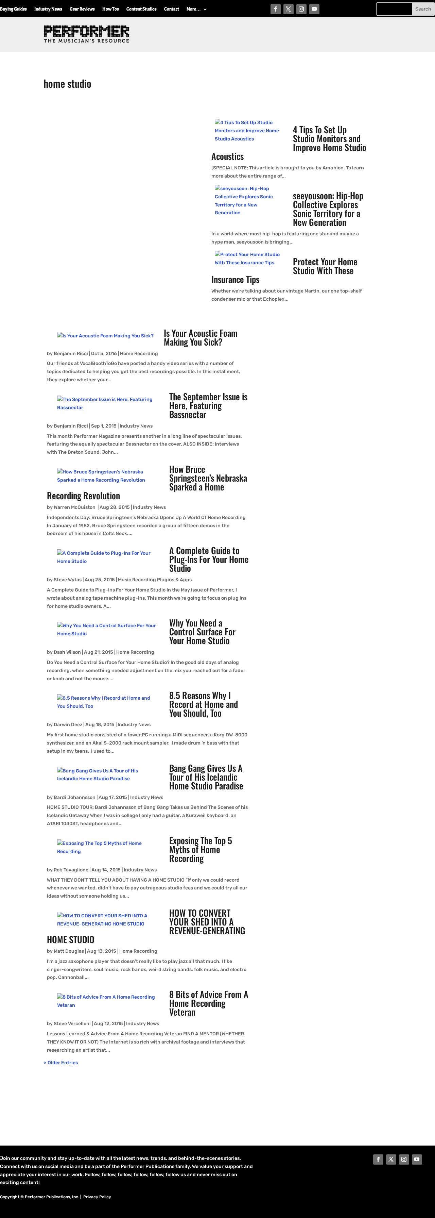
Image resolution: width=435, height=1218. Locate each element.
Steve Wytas (68, 580)
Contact (171, 9)
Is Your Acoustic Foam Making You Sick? (201, 337)
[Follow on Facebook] (276, 9)
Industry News (48, 9)
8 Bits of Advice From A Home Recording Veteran (208, 1002)
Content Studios (141, 9)
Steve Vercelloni (72, 1024)
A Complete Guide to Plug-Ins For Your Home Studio (209, 559)
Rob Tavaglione (71, 870)
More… (194, 9)
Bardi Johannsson (74, 797)
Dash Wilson (67, 652)
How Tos (110, 9)
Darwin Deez (68, 725)
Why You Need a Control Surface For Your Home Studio (202, 631)
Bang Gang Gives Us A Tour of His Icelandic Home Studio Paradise (206, 776)
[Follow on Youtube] (314, 9)
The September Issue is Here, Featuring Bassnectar (208, 405)
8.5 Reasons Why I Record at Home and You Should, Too (203, 703)
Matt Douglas (69, 951)
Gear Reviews (82, 9)
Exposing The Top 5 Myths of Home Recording (200, 849)
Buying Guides (13, 9)
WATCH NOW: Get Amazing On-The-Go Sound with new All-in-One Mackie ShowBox (125, 131)
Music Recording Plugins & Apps (155, 580)
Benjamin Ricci (71, 353)
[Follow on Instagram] (301, 9)
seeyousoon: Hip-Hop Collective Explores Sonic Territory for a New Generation (328, 209)
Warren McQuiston (75, 507)
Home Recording (139, 353)
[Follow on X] (288, 9)
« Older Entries (61, 1063)
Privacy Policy (97, 1197)
